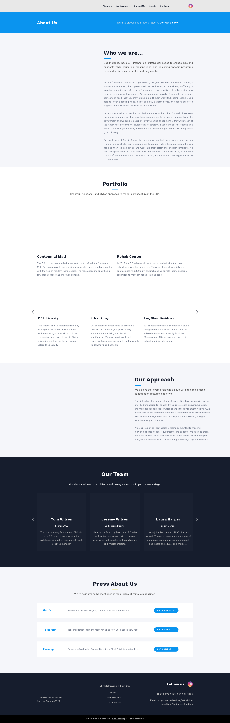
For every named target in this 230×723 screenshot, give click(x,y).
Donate (152, 6)
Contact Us (139, 6)
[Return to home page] (46, 6)
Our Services (122, 6)
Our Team (164, 6)
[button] (190, 6)
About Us (107, 6)
